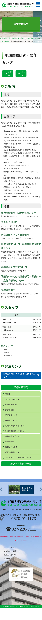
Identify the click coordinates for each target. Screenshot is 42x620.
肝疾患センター (11, 420)
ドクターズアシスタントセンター (18, 457)
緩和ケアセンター (13, 447)
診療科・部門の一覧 (21, 463)
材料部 (7, 394)
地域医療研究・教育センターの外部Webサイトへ (19, 375)
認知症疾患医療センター (14, 426)
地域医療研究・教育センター (16, 431)
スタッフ (23, 73)
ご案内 (10, 73)
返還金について (10, 555)
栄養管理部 (9, 410)
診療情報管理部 (11, 404)
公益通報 (7, 559)
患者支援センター (12, 415)
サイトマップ (9, 547)
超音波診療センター (13, 452)
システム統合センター (14, 399)
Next (41, 489)
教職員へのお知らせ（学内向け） (17, 562)
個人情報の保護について (13, 551)
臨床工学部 (9, 442)
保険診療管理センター (14, 436)
